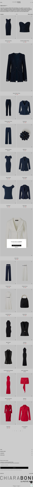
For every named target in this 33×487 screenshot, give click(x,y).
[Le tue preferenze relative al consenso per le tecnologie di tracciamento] (31, 485)
